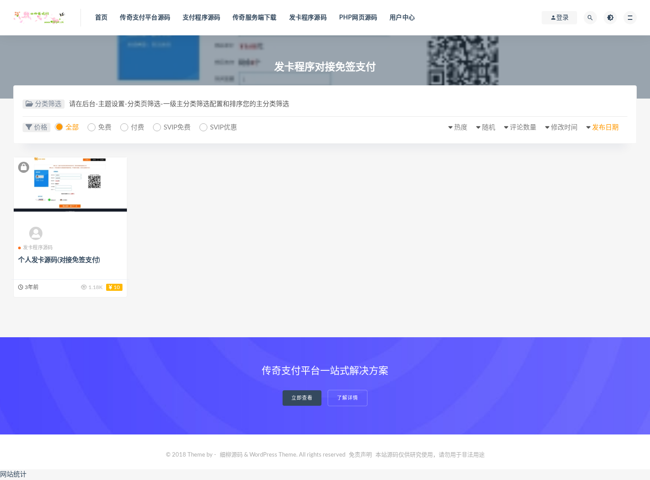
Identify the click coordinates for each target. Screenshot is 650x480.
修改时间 (564, 127)
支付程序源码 (201, 18)
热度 (460, 127)
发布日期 (605, 127)
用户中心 (402, 18)
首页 (101, 18)
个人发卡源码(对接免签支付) (59, 260)
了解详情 (347, 398)
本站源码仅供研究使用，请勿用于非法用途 (430, 455)
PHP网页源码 (358, 18)
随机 (488, 127)
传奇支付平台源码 (145, 18)
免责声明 (360, 455)
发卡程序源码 (308, 18)
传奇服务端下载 (254, 18)
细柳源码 (231, 455)
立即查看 (302, 398)
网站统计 (13, 474)
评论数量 (523, 127)
